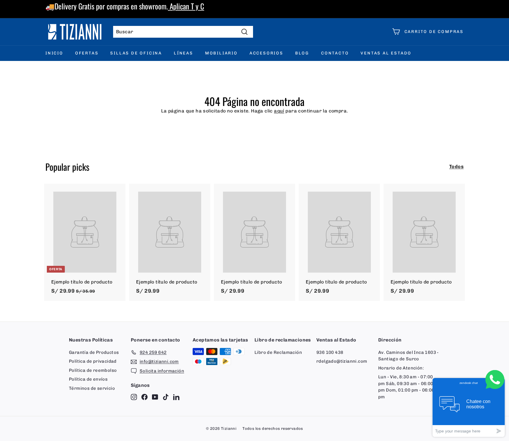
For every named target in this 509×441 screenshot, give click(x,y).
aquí (279, 111)
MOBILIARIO (221, 53)
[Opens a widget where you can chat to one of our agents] (468, 407)
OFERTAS (87, 53)
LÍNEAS (183, 53)
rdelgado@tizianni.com (341, 361)
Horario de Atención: (401, 368)
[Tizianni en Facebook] (144, 396)
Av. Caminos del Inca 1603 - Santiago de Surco (408, 356)
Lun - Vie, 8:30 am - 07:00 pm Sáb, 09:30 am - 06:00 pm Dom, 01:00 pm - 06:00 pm (406, 386)
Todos (456, 166)
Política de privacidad (93, 361)
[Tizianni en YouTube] (155, 396)
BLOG (302, 53)
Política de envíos (88, 379)
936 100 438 (329, 352)
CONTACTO (335, 53)
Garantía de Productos (94, 352)
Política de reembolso (93, 370)
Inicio (54, 53)
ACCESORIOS (266, 53)
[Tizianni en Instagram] (134, 396)
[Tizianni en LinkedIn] (176, 396)
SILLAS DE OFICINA (136, 53)
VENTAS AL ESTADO (386, 53)
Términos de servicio (92, 388)
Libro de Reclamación (278, 352)
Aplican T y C (186, 6)
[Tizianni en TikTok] (166, 396)
